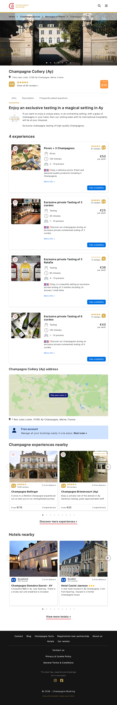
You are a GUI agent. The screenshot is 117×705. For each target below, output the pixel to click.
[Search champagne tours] (99, 5)
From (16, 507)
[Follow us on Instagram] (55, 682)
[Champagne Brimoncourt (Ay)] (83, 466)
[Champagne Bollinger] (34, 466)
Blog (29, 636)
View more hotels (58, 616)
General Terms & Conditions (58, 662)
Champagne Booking (64, 691)
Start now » (80, 433)
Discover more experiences (58, 521)
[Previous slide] (9, 467)
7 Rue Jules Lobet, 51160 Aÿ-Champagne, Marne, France (37, 77)
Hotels (50, 641)
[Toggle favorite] (15, 148)
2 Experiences (99, 507)
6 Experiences (49, 507)
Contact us (58, 650)
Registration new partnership (73, 636)
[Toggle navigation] (106, 6)
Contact (19, 636)
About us (97, 636)
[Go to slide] (46, 62)
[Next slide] (108, 467)
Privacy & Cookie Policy (58, 656)
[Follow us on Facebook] (62, 682)
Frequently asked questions (54, 98)
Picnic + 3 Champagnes (59, 148)
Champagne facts (44, 636)
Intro (14, 98)
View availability (96, 188)
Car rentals (64, 641)
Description (28, 98)
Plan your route (57, 395)
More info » (49, 181)
